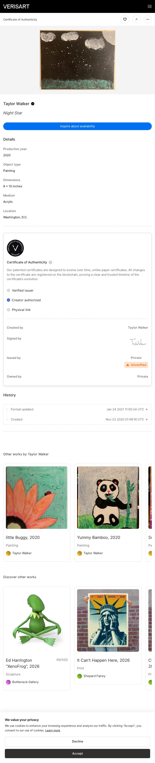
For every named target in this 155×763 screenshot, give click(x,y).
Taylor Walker (16, 103)
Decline (77, 741)
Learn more (52, 730)
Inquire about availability (77, 126)
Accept (77, 753)
